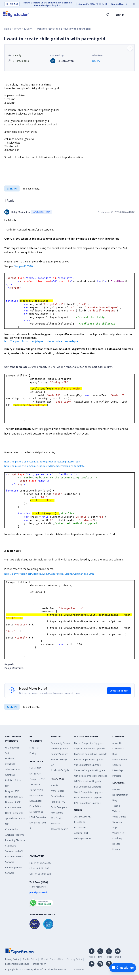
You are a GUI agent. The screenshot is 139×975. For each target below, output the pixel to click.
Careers (116, 764)
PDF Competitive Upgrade (87, 786)
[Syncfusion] (19, 950)
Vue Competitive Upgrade (87, 764)
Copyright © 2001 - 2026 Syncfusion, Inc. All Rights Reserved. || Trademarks (44, 969)
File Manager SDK (14, 796)
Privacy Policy (12, 959)
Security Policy (74, 959)
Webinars (55, 823)
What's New (118, 833)
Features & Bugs (59, 759)
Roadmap (117, 838)
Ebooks (54, 785)
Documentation (120, 794)
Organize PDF (36, 790)
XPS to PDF (35, 784)
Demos (116, 789)
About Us (117, 743)
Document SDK (12, 802)
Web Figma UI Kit (82, 838)
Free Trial (34, 747)
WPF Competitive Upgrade (87, 781)
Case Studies (57, 796)
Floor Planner (36, 795)
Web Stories (57, 818)
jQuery (28, 28)
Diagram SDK (12, 791)
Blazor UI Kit (80, 827)
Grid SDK (9, 758)
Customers (118, 748)
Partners (116, 775)
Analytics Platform (14, 834)
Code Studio (11, 829)
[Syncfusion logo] (16, 14)
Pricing (33, 753)
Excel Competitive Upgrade (88, 797)
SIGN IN (12, 707)
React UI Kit (80, 822)
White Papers (57, 790)
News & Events (119, 759)
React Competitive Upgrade (88, 759)
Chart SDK (10, 764)
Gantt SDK (10, 774)
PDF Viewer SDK (13, 807)
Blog (114, 754)
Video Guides (119, 816)
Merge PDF (35, 773)
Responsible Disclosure (17, 963)
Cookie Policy (30, 959)
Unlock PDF (35, 768)
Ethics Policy (39, 963)
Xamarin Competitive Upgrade (90, 770)
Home (7, 28)
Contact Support (119, 690)
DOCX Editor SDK (14, 813)
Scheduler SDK (12, 769)
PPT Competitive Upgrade (87, 803)
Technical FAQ (58, 801)
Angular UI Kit (81, 833)
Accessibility (57, 812)
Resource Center (59, 829)
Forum (17, 28)
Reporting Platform (15, 840)
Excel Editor (35, 806)
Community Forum (60, 743)
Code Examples (59, 807)
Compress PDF (37, 779)
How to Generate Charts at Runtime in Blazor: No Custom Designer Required (48, 4)
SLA (52, 764)
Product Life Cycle (60, 770)
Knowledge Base (59, 748)
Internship (117, 770)
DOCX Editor (36, 800)
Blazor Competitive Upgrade (89, 743)
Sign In (120, 14)
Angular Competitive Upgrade (89, 748)
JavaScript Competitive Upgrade (90, 754)
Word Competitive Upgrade (88, 792)
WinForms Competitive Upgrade (90, 775)
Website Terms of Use (52, 959)
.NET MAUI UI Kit (82, 816)
